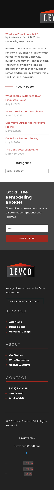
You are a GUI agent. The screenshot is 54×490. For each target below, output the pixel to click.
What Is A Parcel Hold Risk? (21, 34)
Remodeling (17, 327)
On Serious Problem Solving (22, 138)
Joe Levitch (15, 37)
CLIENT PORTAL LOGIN (23, 301)
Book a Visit (16, 398)
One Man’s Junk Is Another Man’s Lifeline (25, 125)
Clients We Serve (19, 365)
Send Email (16, 393)
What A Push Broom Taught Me (24, 111)
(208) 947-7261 (18, 388)
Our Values (16, 355)
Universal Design (20, 331)
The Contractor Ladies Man (22, 149)
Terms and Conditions (27, 446)
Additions (15, 322)
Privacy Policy (27, 438)
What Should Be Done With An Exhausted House (23, 98)
